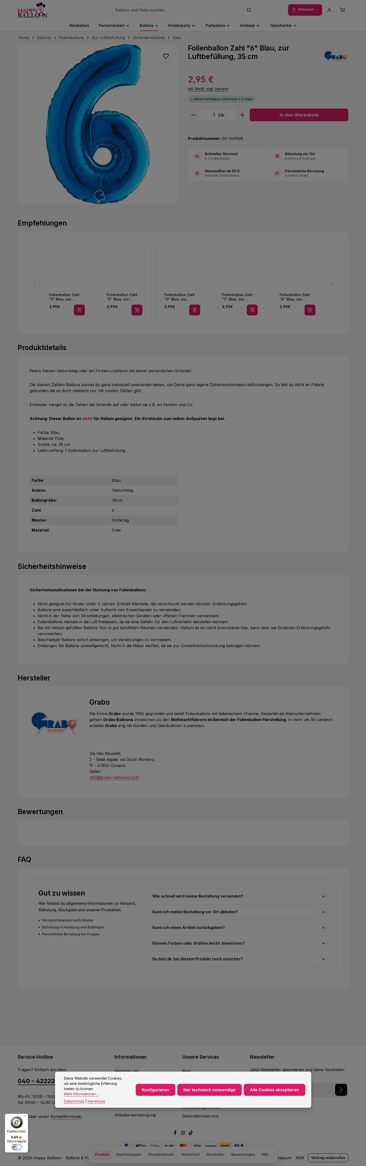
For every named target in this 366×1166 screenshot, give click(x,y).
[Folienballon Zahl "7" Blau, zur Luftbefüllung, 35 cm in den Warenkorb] (252, 310)
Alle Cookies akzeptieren (274, 1089)
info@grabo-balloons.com (114, 777)
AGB (300, 1157)
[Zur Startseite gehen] (33, 10)
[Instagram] (184, 1133)
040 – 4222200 (40, 1081)
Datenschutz (74, 1101)
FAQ (265, 1155)
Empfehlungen (128, 1155)
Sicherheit (191, 1155)
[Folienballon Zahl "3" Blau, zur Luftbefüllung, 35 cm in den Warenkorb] (79, 310)
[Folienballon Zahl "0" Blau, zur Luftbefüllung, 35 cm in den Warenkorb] (194, 310)
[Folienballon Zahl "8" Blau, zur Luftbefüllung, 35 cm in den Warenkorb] (310, 310)
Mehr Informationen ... (81, 1094)
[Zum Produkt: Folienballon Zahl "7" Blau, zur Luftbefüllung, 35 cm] (240, 285)
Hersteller (215, 1155)
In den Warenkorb (299, 115)
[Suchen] (249, 10)
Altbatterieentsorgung (135, 1114)
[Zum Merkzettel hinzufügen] (166, 56)
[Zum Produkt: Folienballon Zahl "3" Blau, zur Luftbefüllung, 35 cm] (67, 285)
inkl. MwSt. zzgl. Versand (208, 89)
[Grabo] (335, 56)
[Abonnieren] (341, 1090)
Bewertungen (243, 1155)
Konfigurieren (155, 1089)
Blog (186, 1071)
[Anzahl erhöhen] (242, 115)
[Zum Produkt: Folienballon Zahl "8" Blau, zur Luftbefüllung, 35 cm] (297, 285)
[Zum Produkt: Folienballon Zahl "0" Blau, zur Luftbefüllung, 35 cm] (182, 285)
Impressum (281, 1157)
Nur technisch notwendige (209, 1089)
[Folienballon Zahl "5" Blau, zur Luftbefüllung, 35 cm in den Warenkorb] (136, 310)
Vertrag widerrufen (328, 1158)
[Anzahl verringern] (193, 115)
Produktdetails (161, 1155)
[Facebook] (176, 1133)
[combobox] (178, 10)
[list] (183, 285)
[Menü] (25, 1117)
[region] (98, 124)
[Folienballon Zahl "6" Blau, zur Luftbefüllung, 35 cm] (98, 124)
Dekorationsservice (200, 1115)
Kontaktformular (66, 1116)
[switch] (17, 1147)
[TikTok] (190, 1133)
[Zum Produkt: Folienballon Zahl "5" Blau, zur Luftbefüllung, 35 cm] (125, 285)
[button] (35, 285)
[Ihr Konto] (329, 10)
